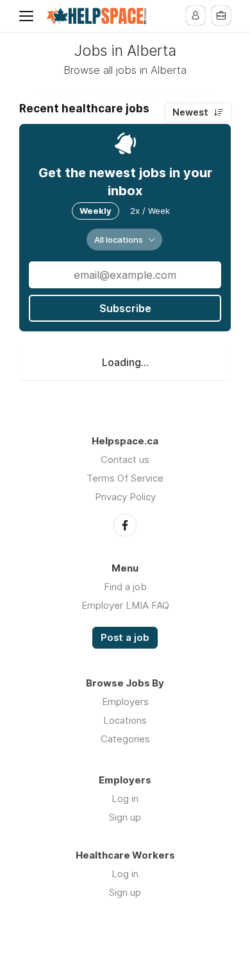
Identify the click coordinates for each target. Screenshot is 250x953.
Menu (28, 16)
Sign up (125, 817)
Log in (125, 798)
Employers (125, 701)
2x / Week (150, 210)
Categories (125, 739)
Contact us (125, 459)
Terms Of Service (125, 478)
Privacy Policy (125, 497)
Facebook (125, 525)
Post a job (125, 637)
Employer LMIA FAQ (125, 605)
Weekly (95, 210)
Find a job (125, 587)
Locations (125, 720)
